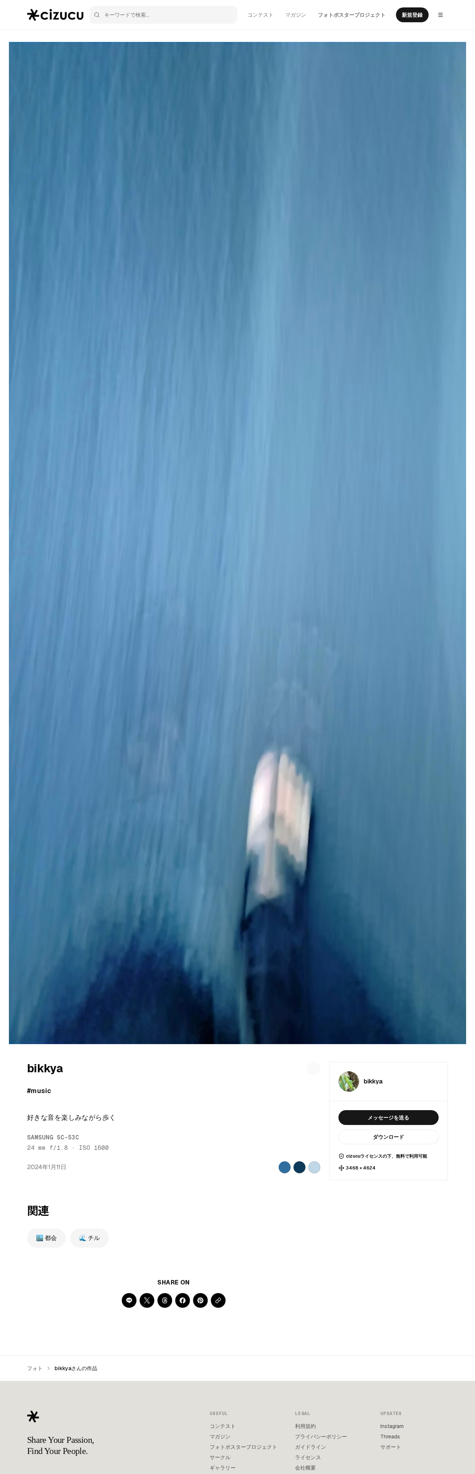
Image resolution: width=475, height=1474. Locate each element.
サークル (220, 1457)
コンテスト (260, 14)
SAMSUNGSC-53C (53, 1137)
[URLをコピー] (218, 1300)
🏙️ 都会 (46, 1238)
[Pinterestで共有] (200, 1300)
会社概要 (305, 1467)
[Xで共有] (147, 1300)
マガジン (295, 14)
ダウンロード (388, 1137)
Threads (390, 1436)
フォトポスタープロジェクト (352, 14)
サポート (390, 1447)
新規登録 (412, 14)
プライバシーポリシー (321, 1436)
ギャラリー (223, 1467)
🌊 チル (89, 1238)
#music (39, 1090)
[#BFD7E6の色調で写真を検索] (314, 1167)
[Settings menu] (440, 14)
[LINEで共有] (129, 1300)
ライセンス (308, 1457)
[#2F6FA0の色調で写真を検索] (285, 1167)
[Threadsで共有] (164, 1300)
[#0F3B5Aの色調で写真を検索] (299, 1167)
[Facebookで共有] (182, 1300)
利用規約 (305, 1426)
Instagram (392, 1426)
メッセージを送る (388, 1117)
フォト (35, 1368)
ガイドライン (310, 1447)
